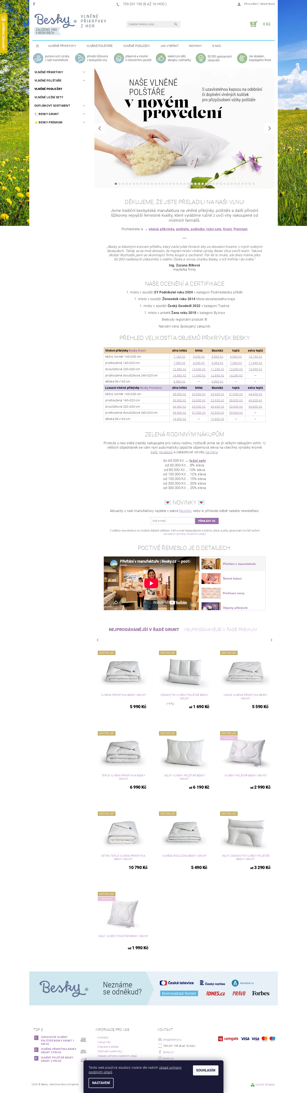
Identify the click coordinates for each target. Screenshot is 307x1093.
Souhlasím (205, 1070)
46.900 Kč (217, 406)
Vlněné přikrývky (62, 46)
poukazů (166, 452)
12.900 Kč (217, 419)
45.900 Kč (255, 400)
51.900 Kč (199, 412)
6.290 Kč (199, 363)
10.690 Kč (199, 369)
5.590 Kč (199, 356)
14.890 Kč (179, 375)
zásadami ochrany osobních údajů (184, 533)
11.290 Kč (217, 369)
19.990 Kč (255, 369)
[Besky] (70, 26)
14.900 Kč (179, 419)
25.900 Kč (217, 400)
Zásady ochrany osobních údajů (117, 1055)
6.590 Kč (217, 363)
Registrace (267, 4)
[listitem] (232, 564)
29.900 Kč (179, 400)
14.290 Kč (236, 375)
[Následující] (269, 128)
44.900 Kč (255, 394)
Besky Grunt (137, 350)
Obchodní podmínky (110, 1051)
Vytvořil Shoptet (265, 1084)
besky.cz (168, 1052)
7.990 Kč (179, 363)
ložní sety (197, 460)
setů (154, 452)
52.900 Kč (217, 412)
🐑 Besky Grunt (46, 114)
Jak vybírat (169, 46)
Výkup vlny (104, 1042)
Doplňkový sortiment (52, 105)
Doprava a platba (108, 1046)
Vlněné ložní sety (48, 97)
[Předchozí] (99, 128)
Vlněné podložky (136, 46)
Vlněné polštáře (99, 46)
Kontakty (103, 1037)
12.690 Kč (236, 369)
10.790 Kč (255, 356)
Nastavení (101, 1083)
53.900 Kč (236, 406)
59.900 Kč (255, 406)
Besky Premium (151, 387)
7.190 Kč (179, 356)
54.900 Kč (179, 406)
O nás (216, 46)
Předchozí (97, 640)
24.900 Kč (199, 400)
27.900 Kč (236, 394)
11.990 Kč (255, 363)
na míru (212, 452)
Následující (271, 640)
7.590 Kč (236, 363)
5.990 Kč (217, 356)
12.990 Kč (179, 369)
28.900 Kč (179, 394)
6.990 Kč (236, 356)
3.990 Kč (179, 381)
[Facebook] (34, 4)
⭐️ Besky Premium (48, 122)
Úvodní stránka (37, 46)
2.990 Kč (217, 381)
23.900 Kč (199, 394)
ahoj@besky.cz (172, 1039)
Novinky (195, 46)
